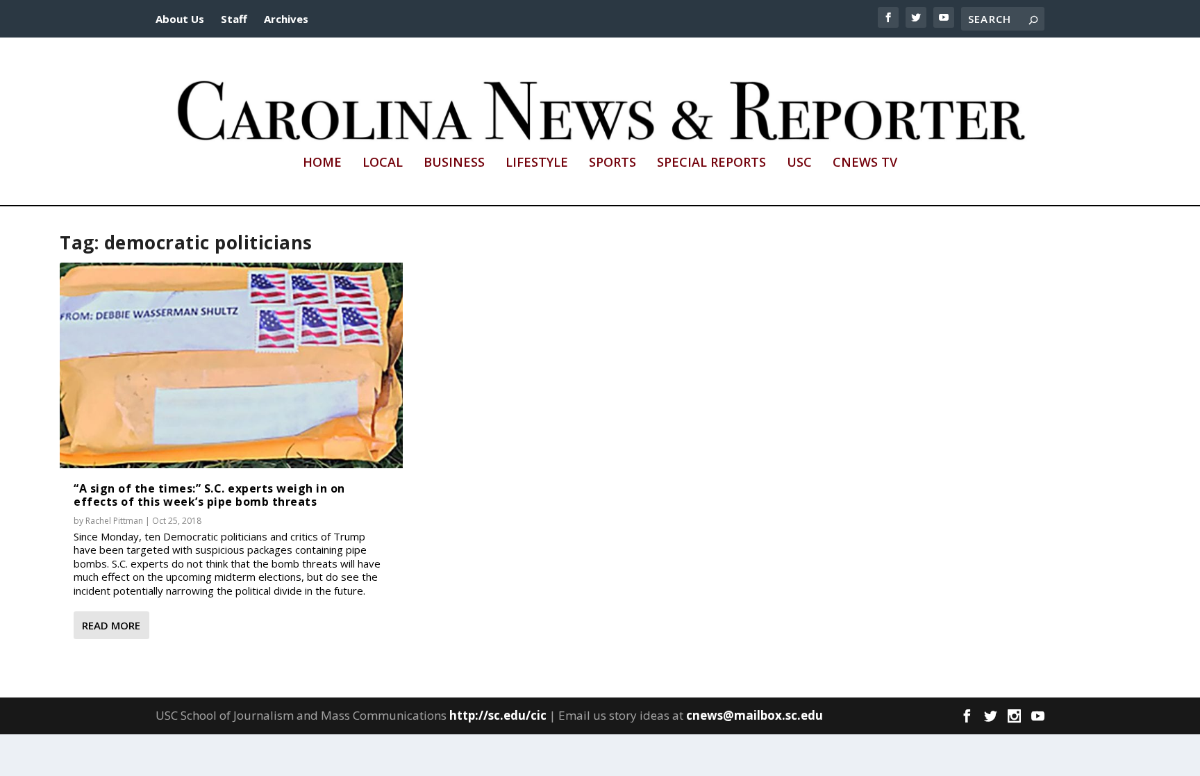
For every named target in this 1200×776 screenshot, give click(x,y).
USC (799, 163)
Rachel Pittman (114, 521)
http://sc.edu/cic (498, 715)
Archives (286, 19)
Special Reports (711, 163)
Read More (111, 625)
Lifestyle (537, 163)
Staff (234, 19)
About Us (180, 19)
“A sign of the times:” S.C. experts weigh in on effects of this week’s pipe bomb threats (209, 495)
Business (454, 163)
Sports (612, 163)
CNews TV (865, 163)
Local (382, 163)
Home (322, 163)
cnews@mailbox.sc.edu (754, 715)
